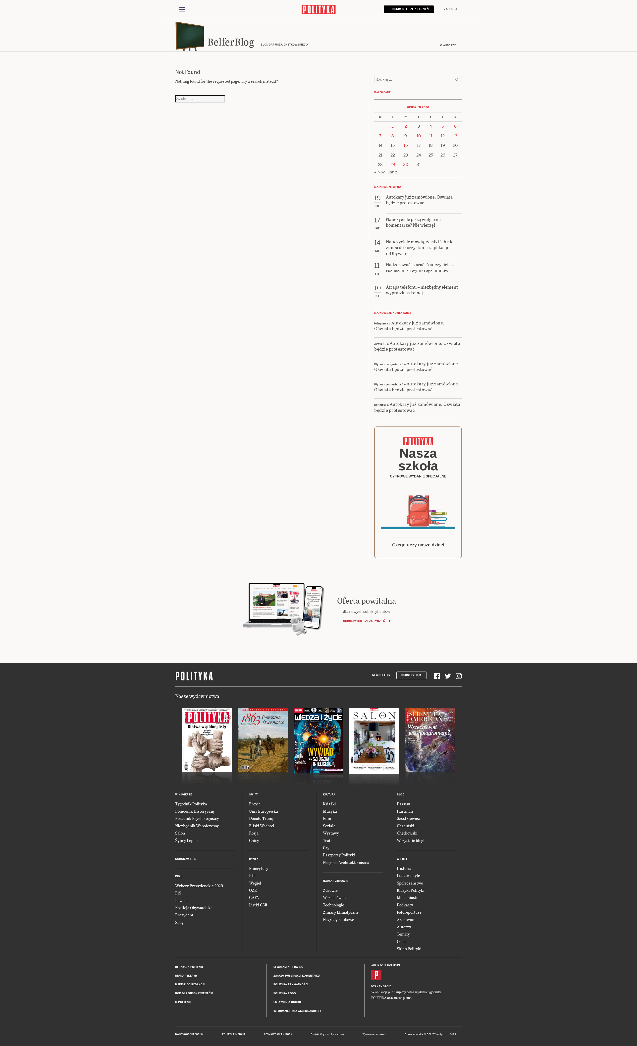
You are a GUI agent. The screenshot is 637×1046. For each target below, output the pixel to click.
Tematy (403, 934)
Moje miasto (407, 897)
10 (419, 136)
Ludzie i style (408, 875)
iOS (373, 986)
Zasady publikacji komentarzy (297, 975)
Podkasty (405, 905)
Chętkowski (407, 833)
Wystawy (331, 833)
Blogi (401, 794)
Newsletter (381, 675)
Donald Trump (261, 818)
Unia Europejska (263, 811)
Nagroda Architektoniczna (346, 862)
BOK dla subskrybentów (194, 993)
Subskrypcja (411, 675)
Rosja (254, 833)
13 (455, 136)
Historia (404, 868)
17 (419, 145)
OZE (253, 890)
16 (406, 145)
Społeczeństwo (410, 883)
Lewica (181, 900)
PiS (178, 893)
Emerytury (258, 868)
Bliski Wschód (261, 826)
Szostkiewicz (408, 818)
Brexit (254, 804)
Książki (329, 804)
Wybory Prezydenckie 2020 (199, 886)
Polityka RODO (284, 993)
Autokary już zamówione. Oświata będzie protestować (409, 325)
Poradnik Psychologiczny (197, 818)
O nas (401, 941)
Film (327, 818)
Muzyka (330, 811)
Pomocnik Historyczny (195, 811)
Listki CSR (258, 905)
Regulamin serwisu (288, 967)
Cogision (325, 1034)
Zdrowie (330, 890)
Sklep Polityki (409, 948)
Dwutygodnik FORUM (189, 1034)
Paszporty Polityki (339, 855)
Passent (404, 804)
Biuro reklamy (186, 975)
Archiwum (406, 919)
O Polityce (183, 1002)
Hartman (405, 811)
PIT (252, 875)
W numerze (183, 794)
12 (443, 136)
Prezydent (184, 915)
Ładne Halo (337, 1034)
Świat (253, 794)
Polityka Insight (233, 1034)
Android (385, 986)
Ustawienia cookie (287, 1002)
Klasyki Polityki (411, 890)
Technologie (333, 905)
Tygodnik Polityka (191, 804)
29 (392, 164)
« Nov (379, 172)
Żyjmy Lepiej (186, 840)
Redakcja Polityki (189, 967)
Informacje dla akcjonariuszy (297, 1011)
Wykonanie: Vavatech (374, 1034)
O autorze (448, 45)
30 (405, 164)
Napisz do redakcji (190, 984)
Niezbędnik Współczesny (197, 826)
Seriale (329, 826)
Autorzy (404, 927)
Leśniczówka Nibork (278, 1034)
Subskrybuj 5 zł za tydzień (364, 621)
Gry (326, 847)
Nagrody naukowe (338, 919)
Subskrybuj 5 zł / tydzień (409, 9)
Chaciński (405, 826)
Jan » (392, 172)
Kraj (178, 876)
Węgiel (255, 883)
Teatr (327, 840)
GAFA (254, 897)
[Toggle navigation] (182, 9)
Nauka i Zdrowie (335, 881)
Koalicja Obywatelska (193, 907)
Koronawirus (185, 859)
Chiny (254, 840)
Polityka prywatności (290, 984)
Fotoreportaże (409, 912)
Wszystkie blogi (411, 840)
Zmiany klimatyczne (341, 912)
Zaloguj (450, 9)
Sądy (179, 922)
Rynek (254, 859)
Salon (180, 833)
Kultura (329, 794)
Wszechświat (334, 897)
